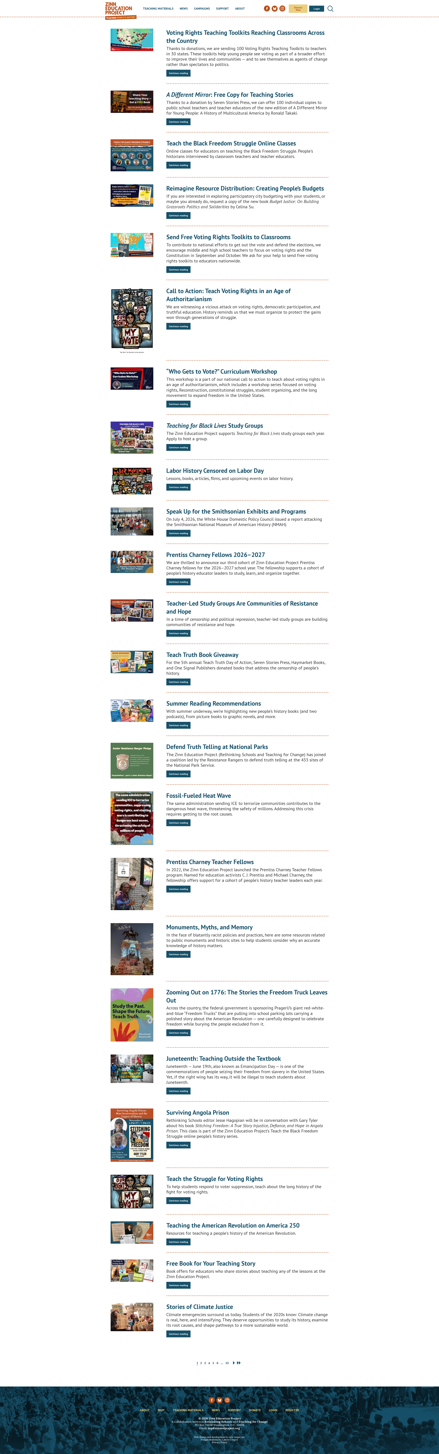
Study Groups (214, 425)
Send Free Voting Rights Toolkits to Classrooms (228, 237)
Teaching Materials (158, 8)
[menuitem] (158, 8)
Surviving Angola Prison (197, 1112)
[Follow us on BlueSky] (219, 1400)
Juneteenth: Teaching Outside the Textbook (223, 1058)
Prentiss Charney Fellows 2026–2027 (215, 555)
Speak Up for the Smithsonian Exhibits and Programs (236, 511)
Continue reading (178, 73)
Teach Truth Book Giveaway (202, 655)
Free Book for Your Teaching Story (210, 1263)
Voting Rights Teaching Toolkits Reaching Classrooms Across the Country (245, 36)
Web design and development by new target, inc (219, 1437)
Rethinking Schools (218, 1421)
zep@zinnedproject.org (224, 1428)
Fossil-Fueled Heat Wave (198, 795)
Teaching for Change (253, 1421)
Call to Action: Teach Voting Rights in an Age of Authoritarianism (228, 295)
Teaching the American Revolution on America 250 (233, 1225)
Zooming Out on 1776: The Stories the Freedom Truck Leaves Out (247, 996)
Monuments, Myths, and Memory (209, 927)
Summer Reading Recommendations (213, 703)
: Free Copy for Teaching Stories (229, 94)
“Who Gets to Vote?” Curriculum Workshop (221, 371)
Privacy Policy (219, 1442)
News (184, 8)
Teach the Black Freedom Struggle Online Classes (231, 143)
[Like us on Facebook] (212, 1400)
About (240, 8)
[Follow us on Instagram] (227, 1400)
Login (317, 8)
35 (227, 1363)
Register (292, 1410)
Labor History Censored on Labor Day (215, 470)
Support (222, 8)
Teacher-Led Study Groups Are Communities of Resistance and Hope (242, 607)
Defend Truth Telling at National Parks (217, 747)
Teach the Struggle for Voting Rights (214, 1179)
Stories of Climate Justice (199, 1307)
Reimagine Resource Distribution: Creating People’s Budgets (245, 188)
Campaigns (202, 8)
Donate (255, 1410)
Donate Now (298, 8)
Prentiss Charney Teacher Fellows (210, 862)
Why (161, 1410)
